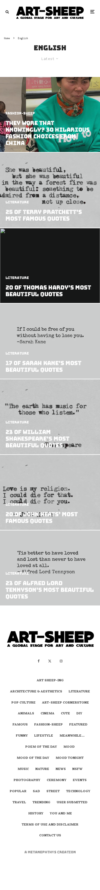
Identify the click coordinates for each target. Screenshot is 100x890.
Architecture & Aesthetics (36, 692)
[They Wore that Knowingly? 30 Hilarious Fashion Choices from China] (50, 114)
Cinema (47, 714)
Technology (78, 791)
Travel (19, 803)
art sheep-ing (50, 681)
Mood (69, 747)
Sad (36, 791)
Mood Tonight (70, 758)
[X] (50, 661)
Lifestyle (43, 736)
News (61, 769)
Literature (79, 692)
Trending (41, 803)
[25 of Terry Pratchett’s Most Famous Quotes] (50, 190)
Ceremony (56, 780)
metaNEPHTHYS (42, 852)
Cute (65, 714)
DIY (79, 714)
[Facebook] (39, 661)
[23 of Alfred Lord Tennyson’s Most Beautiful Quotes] (50, 567)
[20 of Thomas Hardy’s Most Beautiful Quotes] (50, 265)
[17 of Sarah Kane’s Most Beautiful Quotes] (50, 341)
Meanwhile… (71, 736)
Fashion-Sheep (48, 725)
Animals (26, 714)
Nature (42, 769)
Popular (18, 791)
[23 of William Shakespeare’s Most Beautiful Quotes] (50, 416)
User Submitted (72, 803)
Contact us (50, 836)
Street (53, 791)
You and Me (61, 814)
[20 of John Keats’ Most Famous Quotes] (50, 492)
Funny (22, 736)
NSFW (77, 769)
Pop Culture (23, 703)
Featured (78, 725)
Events (80, 780)
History (35, 814)
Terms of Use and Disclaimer (50, 825)
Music (23, 769)
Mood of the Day (33, 758)
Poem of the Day (41, 747)
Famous (20, 725)
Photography (27, 780)
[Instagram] (61, 661)
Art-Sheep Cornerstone (65, 703)
